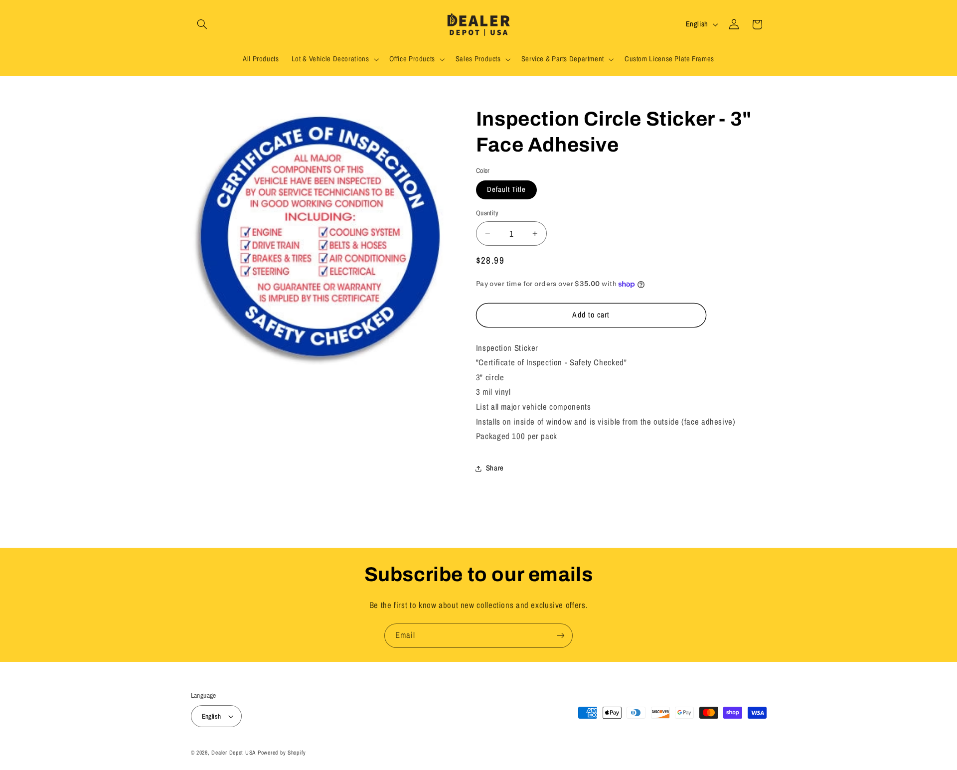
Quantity (487, 213)
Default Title (506, 190)
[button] (202, 24)
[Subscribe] (560, 635)
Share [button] (495, 468)
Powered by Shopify (282, 753)
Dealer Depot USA (233, 753)
